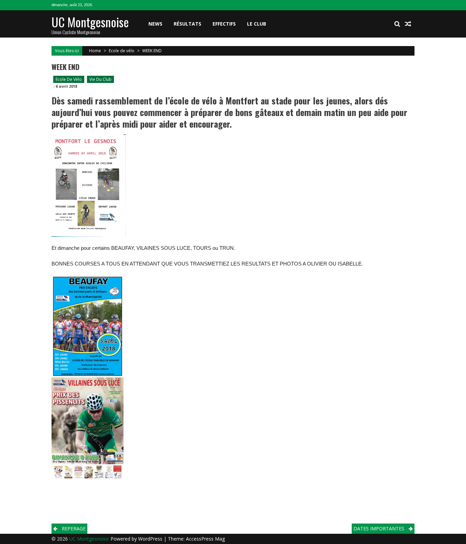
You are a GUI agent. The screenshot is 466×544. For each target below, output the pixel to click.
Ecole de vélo (121, 51)
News (155, 23)
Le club (256, 23)
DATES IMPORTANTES (378, 528)
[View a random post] (408, 24)
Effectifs (224, 23)
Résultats (187, 23)
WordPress (151, 538)
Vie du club (100, 79)
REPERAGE (74, 528)
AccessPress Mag (205, 538)
